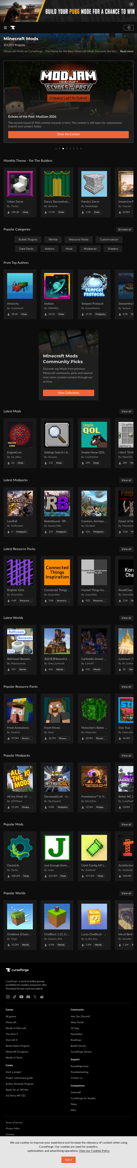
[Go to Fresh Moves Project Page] (57, 719)
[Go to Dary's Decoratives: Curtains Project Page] (57, 192)
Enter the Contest (68, 134)
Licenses (10, 1134)
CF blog (75, 1028)
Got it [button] (68, 1159)
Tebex (74, 1104)
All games (11, 1016)
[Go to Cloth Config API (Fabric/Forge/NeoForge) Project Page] (94, 856)
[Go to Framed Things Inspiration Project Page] (94, 581)
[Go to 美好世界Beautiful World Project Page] (57, 650)
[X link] (35, 997)
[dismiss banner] (131, 4)
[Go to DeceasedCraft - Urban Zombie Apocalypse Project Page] (57, 787)
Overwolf (76, 1092)
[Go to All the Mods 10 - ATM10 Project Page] (20, 787)
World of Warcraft (16, 1028)
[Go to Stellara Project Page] (57, 294)
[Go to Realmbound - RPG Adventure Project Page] (57, 512)
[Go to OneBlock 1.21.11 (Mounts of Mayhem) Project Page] (57, 925)
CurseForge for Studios (83, 1098)
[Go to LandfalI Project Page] (20, 512)
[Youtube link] (21, 997)
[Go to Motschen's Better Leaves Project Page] (94, 719)
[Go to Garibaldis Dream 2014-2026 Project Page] (94, 650)
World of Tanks (14, 1058)
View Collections (68, 392)
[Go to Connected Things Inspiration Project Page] (57, 581)
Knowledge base (79, 1066)
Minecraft (11, 1022)
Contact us (77, 1078)
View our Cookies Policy (94, 1150)
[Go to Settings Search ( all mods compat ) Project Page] (57, 443)
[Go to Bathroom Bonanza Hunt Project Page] (20, 650)
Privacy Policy (13, 1129)
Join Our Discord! (80, 1016)
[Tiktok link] (14, 997)
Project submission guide (19, 1078)
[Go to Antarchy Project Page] (20, 294)
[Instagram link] (8, 997)
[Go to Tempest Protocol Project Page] (94, 294)
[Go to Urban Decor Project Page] (20, 192)
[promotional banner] (68, 11)
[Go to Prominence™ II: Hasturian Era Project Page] (94, 787)
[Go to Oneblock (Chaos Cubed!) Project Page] (20, 925)
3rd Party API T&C (16, 1096)
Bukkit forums (78, 1046)
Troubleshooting (79, 1072)
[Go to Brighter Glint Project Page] (20, 581)
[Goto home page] (13, 27)
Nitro (73, 1110)
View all (126, 411)
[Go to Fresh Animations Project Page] (20, 719)
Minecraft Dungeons (17, 1052)
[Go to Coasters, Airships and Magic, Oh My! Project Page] (94, 512)
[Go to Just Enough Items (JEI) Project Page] (57, 856)
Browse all (124, 229)
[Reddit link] (42, 997)
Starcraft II (11, 1040)
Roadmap (76, 1040)
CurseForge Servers (81, 1052)
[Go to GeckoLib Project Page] (20, 856)
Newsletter (77, 1034)
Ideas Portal (77, 1022)
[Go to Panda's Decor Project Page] (94, 192)
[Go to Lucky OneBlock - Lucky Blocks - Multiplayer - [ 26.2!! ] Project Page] (94, 925)
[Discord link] (28, 997)
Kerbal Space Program (18, 1046)
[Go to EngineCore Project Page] (20, 443)
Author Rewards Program (20, 1084)
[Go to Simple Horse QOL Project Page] (94, 443)
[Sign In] (128, 27)
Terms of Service (14, 1123)
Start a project (13, 1072)
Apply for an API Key (17, 1090)
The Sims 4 (12, 1034)
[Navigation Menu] (5, 27)
